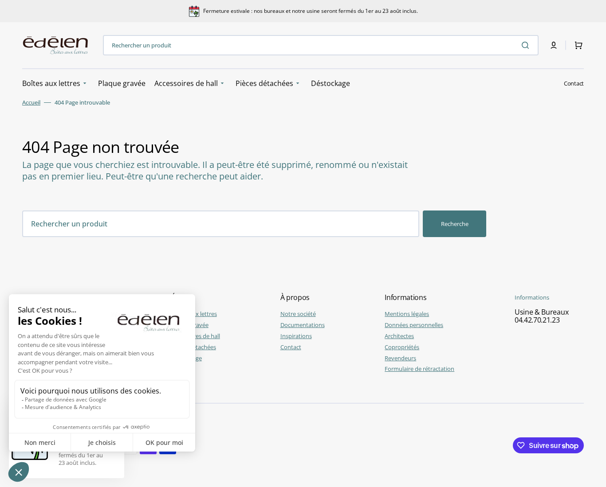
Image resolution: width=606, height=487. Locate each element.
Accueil (31, 102)
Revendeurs (400, 358)
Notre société (298, 314)
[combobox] (321, 45)
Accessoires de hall (195, 336)
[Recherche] (527, 45)
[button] (553, 45)
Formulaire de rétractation (419, 369)
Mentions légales (407, 314)
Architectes (399, 336)
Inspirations (296, 336)
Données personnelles (414, 325)
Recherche (454, 224)
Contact (574, 83)
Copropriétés (402, 347)
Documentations (302, 325)
